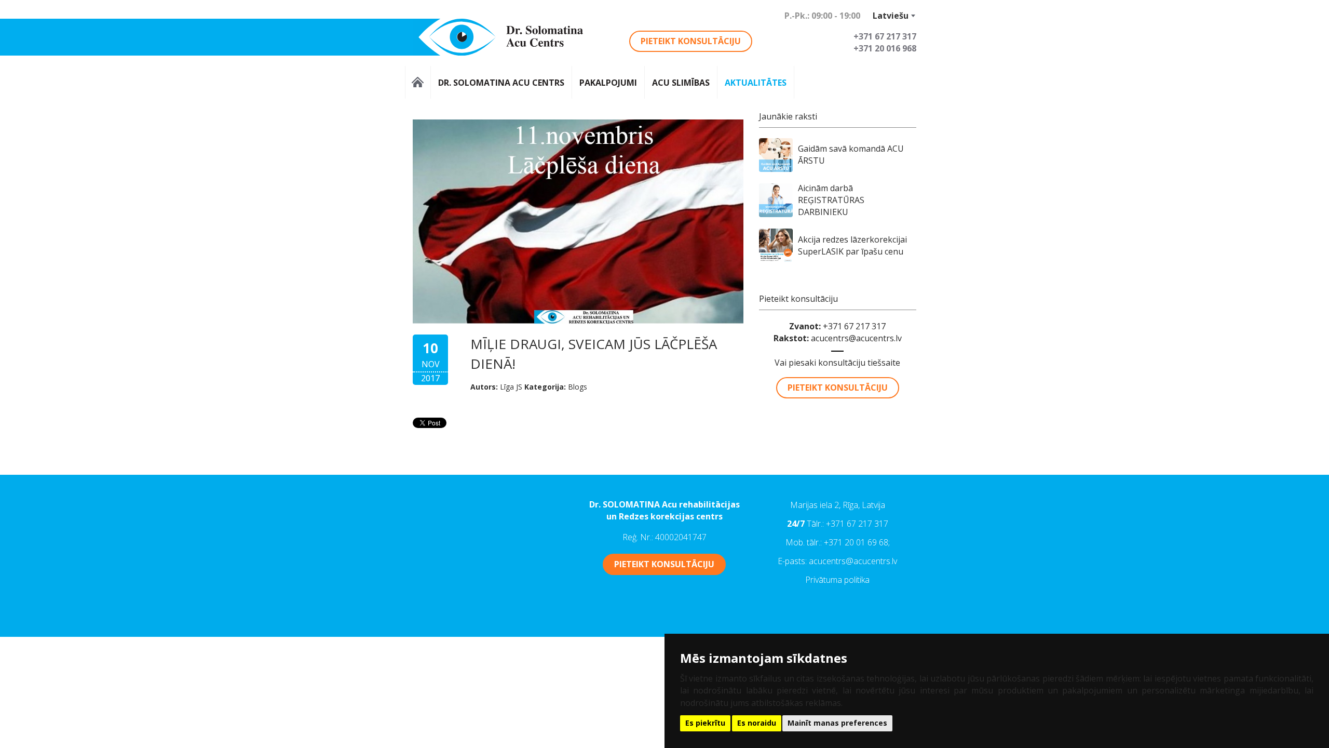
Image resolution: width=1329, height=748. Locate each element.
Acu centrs (418, 82)
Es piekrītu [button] (705, 723)
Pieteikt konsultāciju (691, 41)
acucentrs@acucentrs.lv (856, 338)
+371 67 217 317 (857, 523)
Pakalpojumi (608, 82)
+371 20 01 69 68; (857, 542)
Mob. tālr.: (804, 542)
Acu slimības (681, 82)
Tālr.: (816, 523)
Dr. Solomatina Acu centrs (501, 82)
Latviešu (890, 15)
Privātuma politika (837, 579)
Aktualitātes (755, 82)
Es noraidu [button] (756, 723)
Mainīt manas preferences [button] (837, 723)
